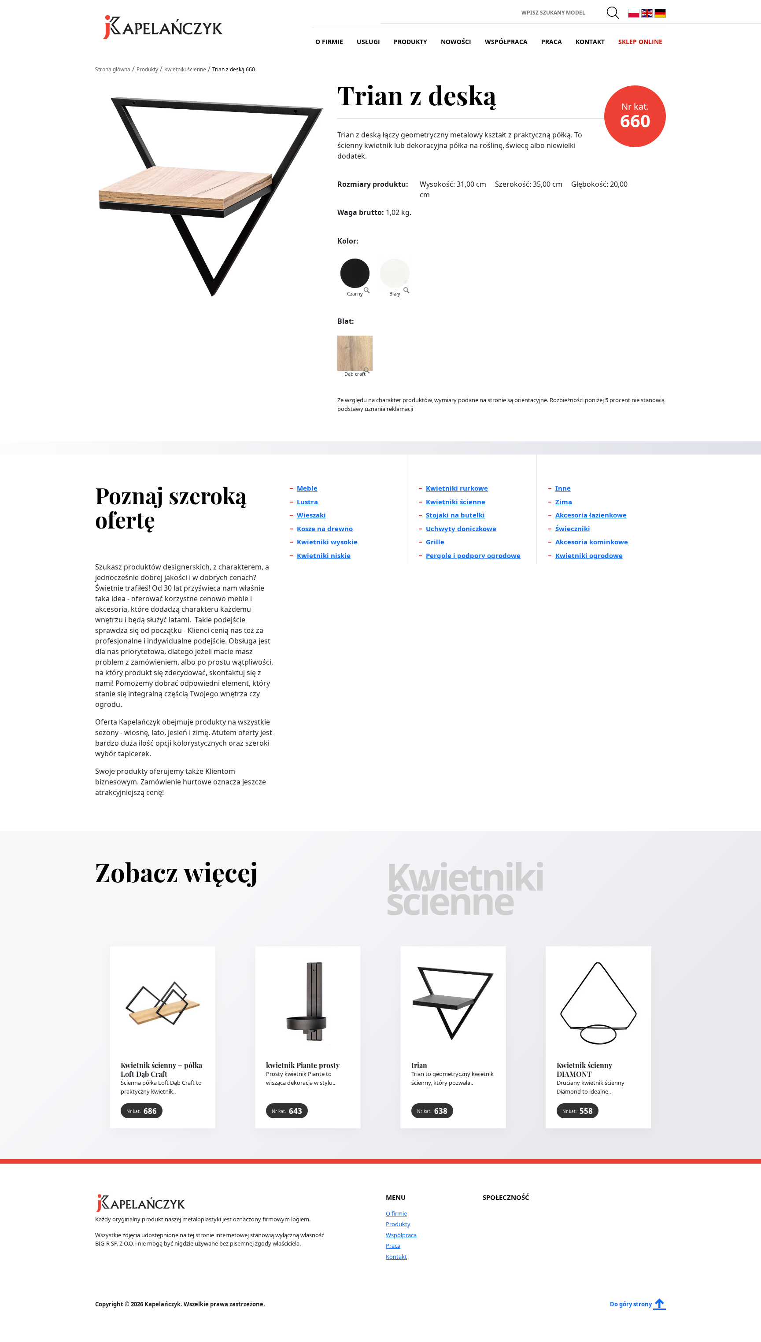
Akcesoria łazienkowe (591, 514)
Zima (563, 501)
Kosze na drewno (325, 528)
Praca (551, 41)
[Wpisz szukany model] (614, 12)
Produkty (410, 41)
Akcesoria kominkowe (591, 541)
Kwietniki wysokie (327, 541)
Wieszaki (311, 514)
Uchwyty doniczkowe (461, 528)
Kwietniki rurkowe (457, 488)
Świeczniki (572, 528)
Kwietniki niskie (324, 555)
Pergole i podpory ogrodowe (473, 555)
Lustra (307, 501)
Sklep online (640, 41)
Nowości (456, 41)
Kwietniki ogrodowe (589, 555)
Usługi (368, 41)
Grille (435, 541)
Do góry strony (631, 1304)
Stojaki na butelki (455, 514)
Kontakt (590, 41)
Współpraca (506, 41)
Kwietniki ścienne (455, 501)
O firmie (329, 41)
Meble (307, 488)
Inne (563, 488)
